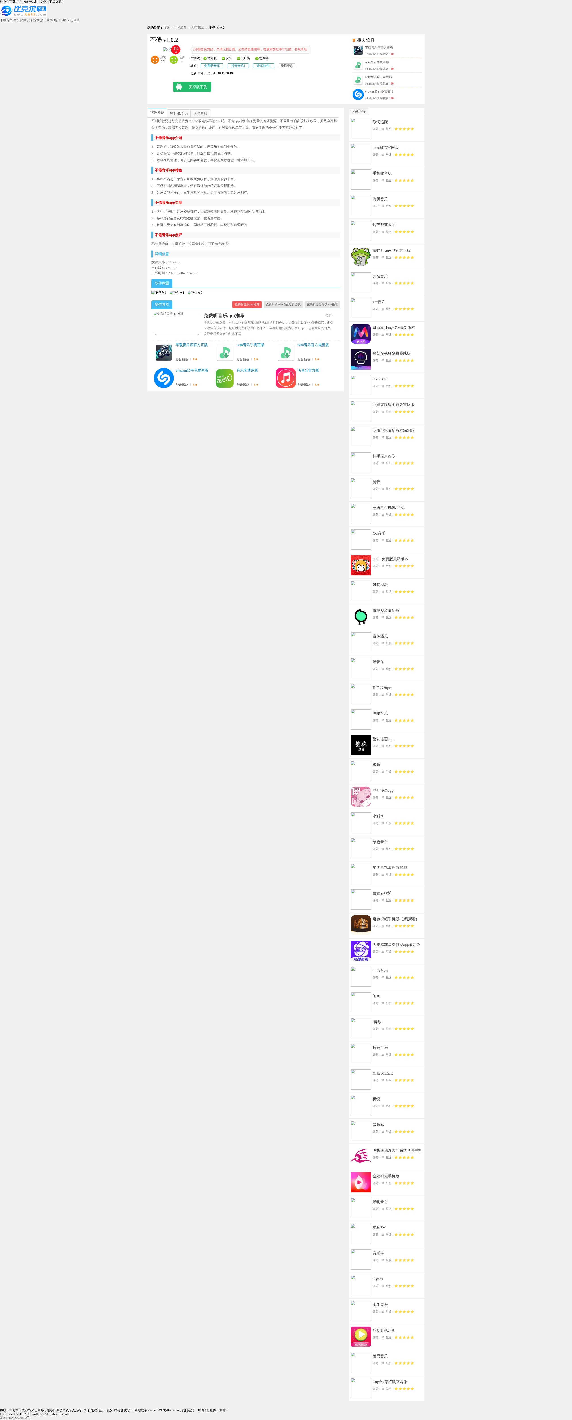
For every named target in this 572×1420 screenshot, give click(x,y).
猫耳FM (379, 1227)
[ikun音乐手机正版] (225, 353)
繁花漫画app (383, 739)
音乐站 (378, 1125)
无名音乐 (380, 276)
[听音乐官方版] (286, 378)
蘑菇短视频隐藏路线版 (392, 353)
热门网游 (46, 20)
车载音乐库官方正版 (379, 47)
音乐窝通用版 (247, 370)
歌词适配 (380, 122)
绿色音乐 (380, 842)
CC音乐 (379, 533)
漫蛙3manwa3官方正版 (392, 250)
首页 (166, 27)
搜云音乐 (380, 1047)
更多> (329, 315)
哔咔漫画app (383, 790)
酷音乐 (378, 662)
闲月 (376, 996)
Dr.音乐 (379, 302)
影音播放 (198, 27)
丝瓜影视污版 (384, 1330)
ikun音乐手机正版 (377, 62)
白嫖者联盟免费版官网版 (393, 405)
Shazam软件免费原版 (379, 91)
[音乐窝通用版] (225, 378)
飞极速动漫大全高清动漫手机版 (397, 1151)
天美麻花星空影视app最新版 (396, 945)
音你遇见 (380, 636)
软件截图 (177, 113)
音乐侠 (378, 1253)
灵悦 (376, 1099)
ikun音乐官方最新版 (378, 77)
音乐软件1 (264, 66)
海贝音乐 (380, 199)
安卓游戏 (33, 20)
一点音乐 (380, 970)
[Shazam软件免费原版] (164, 378)
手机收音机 (382, 173)
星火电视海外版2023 (390, 868)
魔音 (376, 482)
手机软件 (19, 20)
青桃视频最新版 (386, 610)
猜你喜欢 (200, 113)
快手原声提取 (384, 456)
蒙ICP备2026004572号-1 (16, 1418)
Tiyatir (378, 1279)
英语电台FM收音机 (389, 508)
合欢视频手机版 (386, 1176)
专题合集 (73, 20)
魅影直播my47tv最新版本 (394, 328)
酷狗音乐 (380, 1202)
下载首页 (6, 20)
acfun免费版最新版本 (390, 559)
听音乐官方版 (308, 370)
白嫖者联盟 (382, 893)
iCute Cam (381, 379)
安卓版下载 (198, 87)
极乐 (376, 765)
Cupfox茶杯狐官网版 (390, 1382)
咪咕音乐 (380, 713)
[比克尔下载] (23, 16)
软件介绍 (157, 112)
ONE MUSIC (383, 1073)
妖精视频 (380, 585)
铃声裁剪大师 (384, 225)
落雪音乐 (380, 1356)
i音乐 (377, 1022)
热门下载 (60, 20)
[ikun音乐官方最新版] (286, 353)
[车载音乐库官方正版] (164, 353)
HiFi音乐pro (383, 688)
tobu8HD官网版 (386, 148)
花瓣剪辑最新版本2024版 (394, 430)
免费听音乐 (212, 66)
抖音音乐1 (238, 66)
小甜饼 (378, 816)
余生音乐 (380, 1305)
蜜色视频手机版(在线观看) (395, 919)
